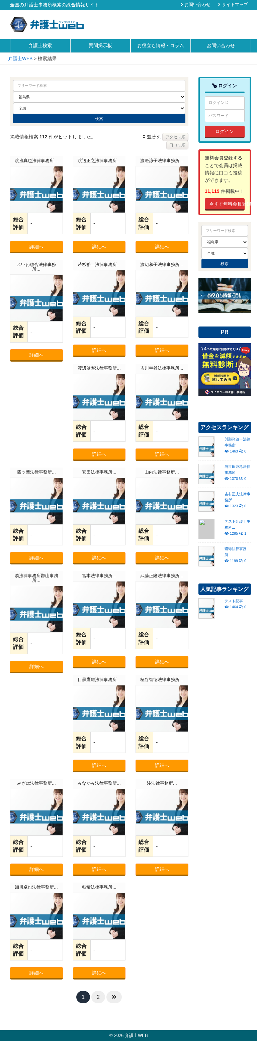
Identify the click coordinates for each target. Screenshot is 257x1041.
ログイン (224, 131)
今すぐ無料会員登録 (227, 204)
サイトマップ (234, 4)
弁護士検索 (40, 45)
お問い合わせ (196, 4)
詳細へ (36, 246)
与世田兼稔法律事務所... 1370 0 (237, 473)
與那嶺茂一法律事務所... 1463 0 (237, 445)
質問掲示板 (100, 45)
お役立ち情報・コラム (160, 45)
